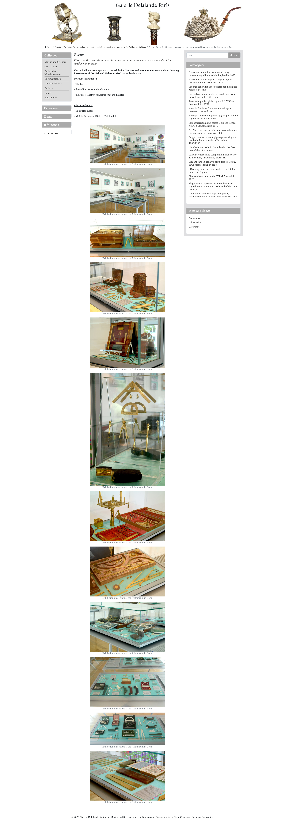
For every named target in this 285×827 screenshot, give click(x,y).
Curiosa (49, 88)
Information (51, 125)
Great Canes (51, 66)
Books (48, 93)
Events (48, 116)
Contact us (51, 133)
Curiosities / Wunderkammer (53, 73)
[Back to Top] (280, 822)
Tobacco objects (53, 83)
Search (236, 55)
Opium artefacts (53, 78)
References (51, 108)
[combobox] (207, 55)
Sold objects (51, 97)
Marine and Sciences (55, 61)
